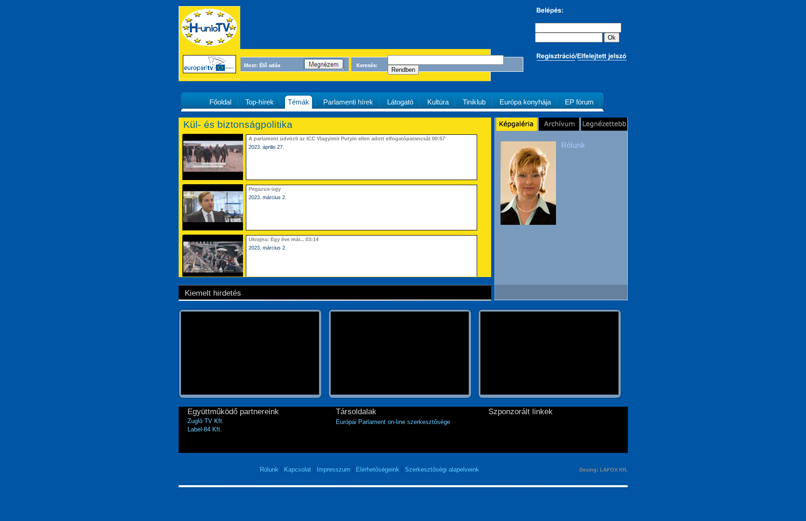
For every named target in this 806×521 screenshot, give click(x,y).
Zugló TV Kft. (206, 420)
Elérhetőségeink (377, 469)
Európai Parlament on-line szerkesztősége (393, 421)
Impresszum (333, 469)
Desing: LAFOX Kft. (603, 469)
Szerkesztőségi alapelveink (442, 469)
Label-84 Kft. (205, 429)
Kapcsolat (297, 469)
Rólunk (573, 145)
